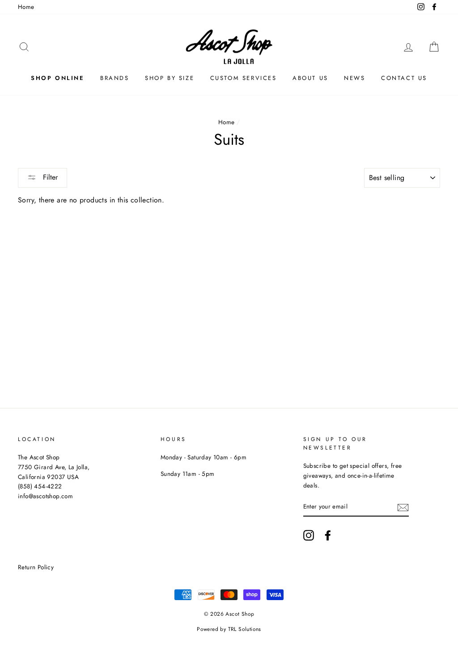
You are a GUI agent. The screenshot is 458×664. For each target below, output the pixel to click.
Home (26, 6)
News (354, 78)
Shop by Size (169, 78)
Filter (49, 177)
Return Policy (36, 567)
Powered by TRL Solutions (229, 629)
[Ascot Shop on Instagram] (308, 535)
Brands (114, 78)
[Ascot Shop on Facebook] (327, 535)
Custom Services (243, 78)
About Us (310, 78)
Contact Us (404, 78)
